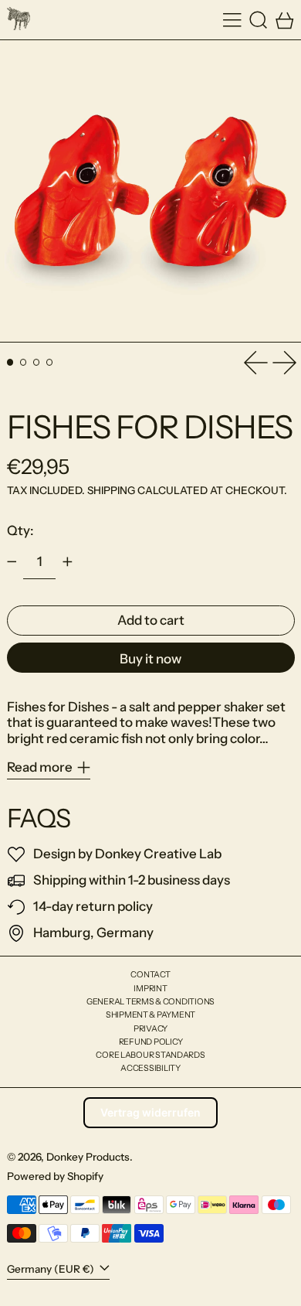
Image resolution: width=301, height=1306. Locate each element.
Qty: (20, 530)
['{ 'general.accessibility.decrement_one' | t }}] (11, 562)
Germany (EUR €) (51, 1269)
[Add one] (67, 562)
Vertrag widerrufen (150, 1112)
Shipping (111, 490)
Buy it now (150, 659)
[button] (259, 19)
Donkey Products (88, 1157)
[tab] (10, 362)
